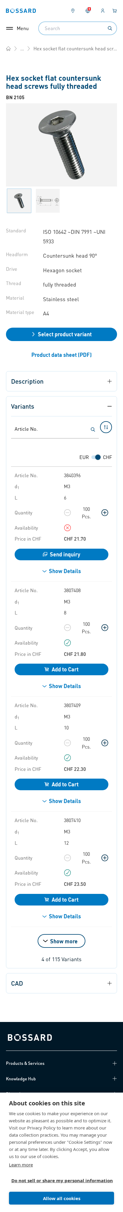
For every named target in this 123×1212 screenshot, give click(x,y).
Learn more (21, 1165)
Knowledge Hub (21, 1078)
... (22, 48)
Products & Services (25, 1063)
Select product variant (65, 334)
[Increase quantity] (104, 512)
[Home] (8, 48)
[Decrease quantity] (67, 512)
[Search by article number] (92, 429)
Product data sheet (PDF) (61, 354)
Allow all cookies (61, 1198)
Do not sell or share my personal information (59, 1180)
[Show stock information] (67, 527)
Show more (64, 941)
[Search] (109, 28)
